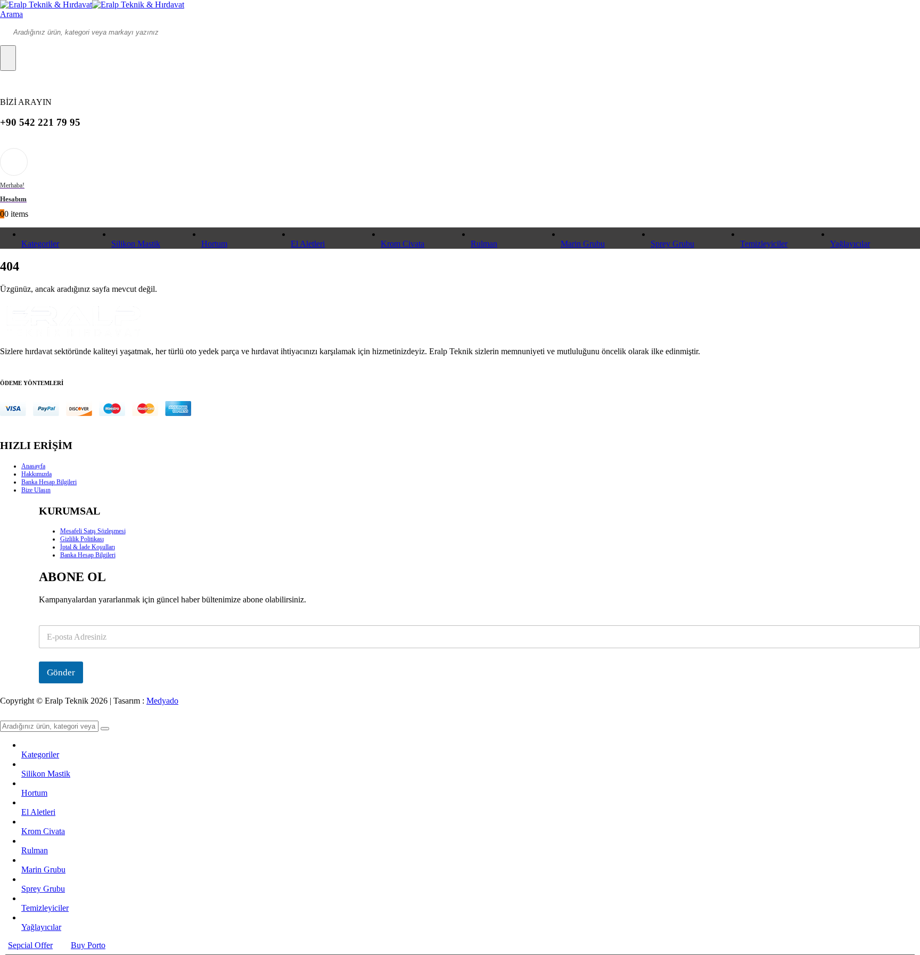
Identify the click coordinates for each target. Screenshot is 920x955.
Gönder (61, 672)
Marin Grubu (583, 243)
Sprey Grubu (672, 243)
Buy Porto (88, 945)
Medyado (162, 700)
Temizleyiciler (763, 243)
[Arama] (8, 58)
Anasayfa (33, 466)
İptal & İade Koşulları (87, 547)
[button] (11, 14)
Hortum (214, 243)
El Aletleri (308, 243)
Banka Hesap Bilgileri (49, 482)
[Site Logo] (92, 4)
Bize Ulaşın (36, 490)
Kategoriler (40, 243)
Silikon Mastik (135, 243)
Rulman (484, 243)
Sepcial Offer (30, 945)
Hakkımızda (36, 474)
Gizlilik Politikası (82, 539)
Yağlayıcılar (850, 243)
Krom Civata (402, 243)
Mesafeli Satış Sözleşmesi (93, 531)
